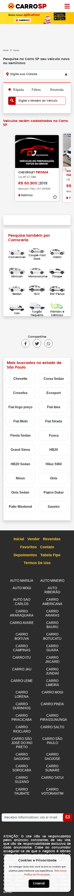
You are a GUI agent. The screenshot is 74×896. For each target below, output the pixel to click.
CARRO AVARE (22, 623)
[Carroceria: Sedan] (16, 288)
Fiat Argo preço (20, 407)
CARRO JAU (21, 669)
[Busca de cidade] (66, 74)
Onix (53, 478)
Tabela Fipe (50, 555)
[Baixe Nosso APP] (37, 17)
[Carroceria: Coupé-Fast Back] (37, 249)
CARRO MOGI (52, 692)
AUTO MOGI (22, 588)
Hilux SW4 (54, 464)
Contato (47, 547)
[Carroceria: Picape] (57, 270)
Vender (33, 539)
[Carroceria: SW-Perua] (57, 288)
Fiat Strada (53, 421)
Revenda (57, 90)
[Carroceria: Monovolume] (37, 270)
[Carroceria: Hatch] (57, 251)
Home (6, 50)
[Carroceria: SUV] (37, 288)
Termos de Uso (37, 563)
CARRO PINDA (52, 704)
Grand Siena (20, 449)
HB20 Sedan (20, 464)
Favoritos (28, 547)
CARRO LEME (22, 681)
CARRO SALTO (52, 727)
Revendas (51, 539)
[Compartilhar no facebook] (25, 343)
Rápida (18, 90)
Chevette (20, 378)
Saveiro (54, 506)
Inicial (19, 539)
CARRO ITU (22, 657)
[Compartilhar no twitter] (35, 343)
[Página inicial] (67, 6)
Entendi (39, 883)
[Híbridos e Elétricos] (57, 305)
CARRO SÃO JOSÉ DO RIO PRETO (21, 743)
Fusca (54, 435)
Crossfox (20, 393)
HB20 (53, 449)
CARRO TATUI (52, 777)
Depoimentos (25, 555)
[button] (65, 169)
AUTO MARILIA (21, 580)
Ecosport (53, 393)
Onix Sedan (20, 492)
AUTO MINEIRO (52, 580)
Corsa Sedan (54, 378)
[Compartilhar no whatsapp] (47, 343)
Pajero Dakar (54, 492)
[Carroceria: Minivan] (16, 270)
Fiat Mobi (20, 421)
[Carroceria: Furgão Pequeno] (37, 305)
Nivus (20, 478)
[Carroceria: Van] (16, 307)
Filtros (36, 90)
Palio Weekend (20, 506)
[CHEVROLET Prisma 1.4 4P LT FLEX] (37, 151)
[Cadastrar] (67, 817)
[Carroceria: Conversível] (16, 251)
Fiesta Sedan (20, 435)
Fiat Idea (53, 407)
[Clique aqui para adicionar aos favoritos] (55, 197)
